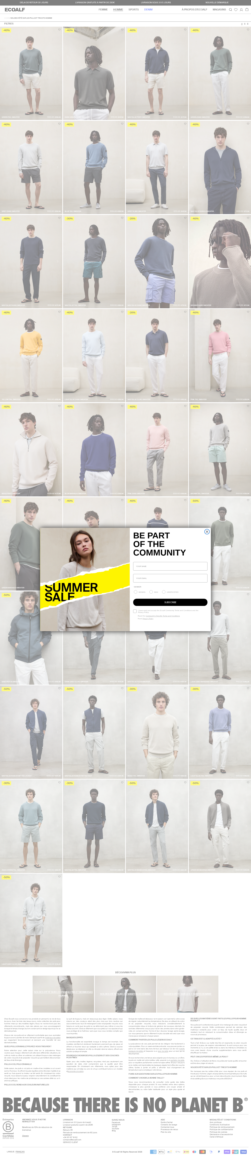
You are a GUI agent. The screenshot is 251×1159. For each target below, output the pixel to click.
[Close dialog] (207, 531)
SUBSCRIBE (170, 602)
